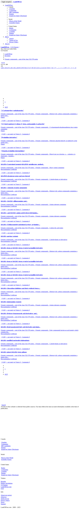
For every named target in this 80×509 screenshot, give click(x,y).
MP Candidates (14, 12)
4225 (6, 107)
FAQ (2, 488)
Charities (12, 9)
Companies (12, 10)
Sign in (7, 44)
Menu (7, 37)
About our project (6, 495)
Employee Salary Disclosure (18, 16)
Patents (11, 14)
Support (3, 504)
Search (11, 38)
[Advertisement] (40, 82)
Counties (12, 31)
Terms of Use (13, 40)
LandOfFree (9, 5)
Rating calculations (6, 483)
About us (3, 497)
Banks (11, 28)
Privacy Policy (13, 42)
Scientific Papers (14, 23)
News (2, 502)
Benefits (3, 481)
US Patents (4, 485)
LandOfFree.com (6, 487)
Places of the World (15, 21)
